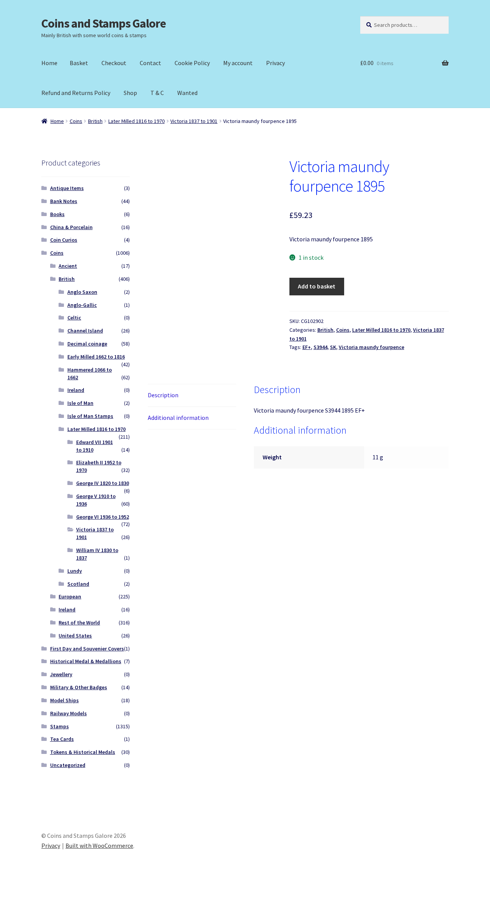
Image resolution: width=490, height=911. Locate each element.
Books (57, 214)
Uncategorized (67, 765)
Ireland (75, 390)
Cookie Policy (192, 63)
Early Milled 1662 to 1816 (96, 356)
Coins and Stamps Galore (103, 23)
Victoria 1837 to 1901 (193, 121)
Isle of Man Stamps (90, 416)
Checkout (113, 63)
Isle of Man (80, 403)
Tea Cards (62, 739)
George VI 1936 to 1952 (102, 516)
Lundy (74, 570)
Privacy (275, 63)
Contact (150, 63)
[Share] (45, 896)
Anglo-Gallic (82, 304)
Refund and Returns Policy (75, 93)
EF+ (306, 347)
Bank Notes (63, 201)
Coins (76, 121)
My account (238, 63)
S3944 (320, 347)
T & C (157, 93)
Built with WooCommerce (99, 845)
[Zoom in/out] (8, 896)
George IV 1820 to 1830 (102, 483)
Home (49, 63)
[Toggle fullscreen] (27, 896)
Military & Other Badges (78, 687)
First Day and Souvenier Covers (87, 648)
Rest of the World (79, 622)
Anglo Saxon (82, 291)
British (95, 121)
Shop (130, 93)
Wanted (187, 93)
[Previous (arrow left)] (8, 907)
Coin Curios (63, 239)
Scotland (78, 583)
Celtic (74, 317)
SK (333, 347)
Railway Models (68, 713)
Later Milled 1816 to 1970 (136, 121)
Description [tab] (163, 395)
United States (75, 635)
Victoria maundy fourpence (371, 347)
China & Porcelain (71, 227)
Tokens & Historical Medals (82, 752)
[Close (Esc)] (64, 896)
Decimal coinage (87, 343)
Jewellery (61, 674)
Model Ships (64, 700)
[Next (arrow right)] (27, 907)
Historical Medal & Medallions (85, 661)
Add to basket (316, 286)
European (70, 596)
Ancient (68, 265)
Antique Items (67, 188)
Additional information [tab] (178, 417)
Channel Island (85, 330)
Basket (79, 63)
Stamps (59, 726)
